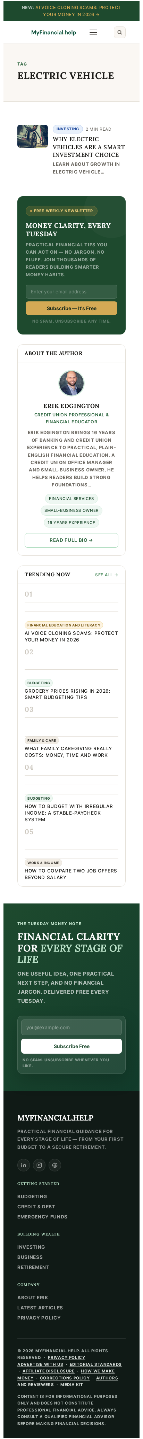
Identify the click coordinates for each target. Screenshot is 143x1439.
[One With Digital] (55, 1165)
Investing (68, 128)
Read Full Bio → (71, 540)
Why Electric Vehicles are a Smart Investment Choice (89, 147)
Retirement (33, 1267)
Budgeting (38, 683)
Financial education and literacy (63, 625)
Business (30, 1257)
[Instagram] (39, 1165)
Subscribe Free (72, 1046)
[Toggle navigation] (93, 32)
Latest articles (40, 1307)
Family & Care (41, 740)
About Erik (32, 1297)
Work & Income (43, 863)
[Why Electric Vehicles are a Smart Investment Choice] (32, 136)
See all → (106, 574)
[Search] (120, 32)
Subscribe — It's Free (71, 308)
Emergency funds (42, 1216)
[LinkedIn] (23, 1165)
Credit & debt (36, 1206)
